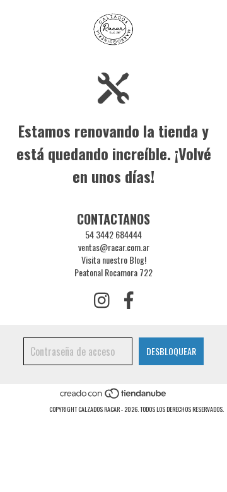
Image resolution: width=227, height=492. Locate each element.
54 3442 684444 (113, 234)
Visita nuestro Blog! (113, 259)
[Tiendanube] (114, 396)
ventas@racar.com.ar (113, 247)
